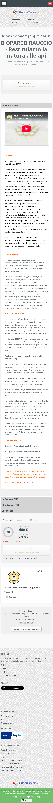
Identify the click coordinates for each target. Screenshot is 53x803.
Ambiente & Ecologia (25, 64)
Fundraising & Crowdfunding (12, 767)
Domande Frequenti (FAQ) (11, 760)
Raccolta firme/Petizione (11, 770)
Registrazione (7, 757)
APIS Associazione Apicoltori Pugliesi (25, 61)
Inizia (31, 19)
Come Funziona (7, 750)
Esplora (16, 19)
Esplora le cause (8, 716)
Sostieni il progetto (8, 675)
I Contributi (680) (11, 505)
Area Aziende (6, 723)
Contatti (4, 668)
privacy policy (34, 797)
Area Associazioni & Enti (11, 763)
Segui (34, 520)
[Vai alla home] (26, 12)
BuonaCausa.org (7, 658)
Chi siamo (5, 665)
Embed (22, 520)
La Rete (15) (8, 510)
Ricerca (4, 719)
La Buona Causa (10, 105)
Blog (3, 671)
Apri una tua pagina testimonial (26, 629)
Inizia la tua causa (8, 753)
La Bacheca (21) (10, 499)
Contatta (12, 597)
